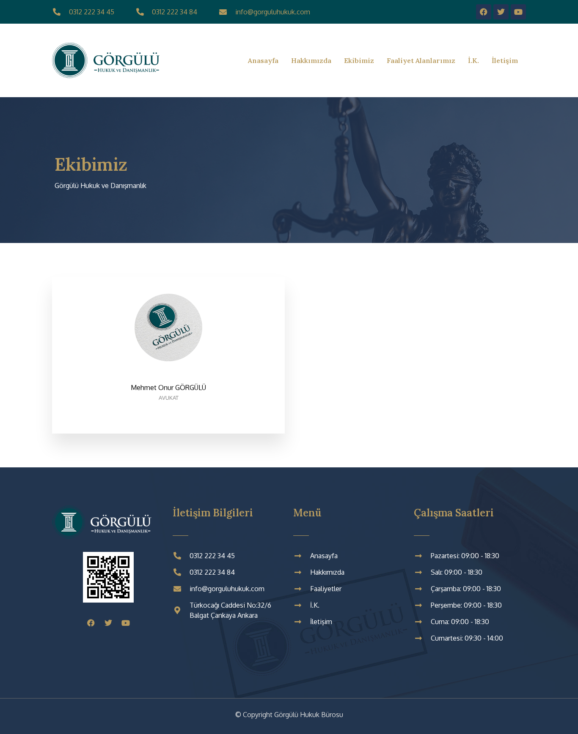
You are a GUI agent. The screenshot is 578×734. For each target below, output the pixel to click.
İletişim (505, 60)
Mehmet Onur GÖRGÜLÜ (168, 387)
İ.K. (473, 60)
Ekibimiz (359, 60)
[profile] (168, 375)
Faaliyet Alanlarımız (421, 60)
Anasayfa (263, 60)
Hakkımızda (311, 60)
